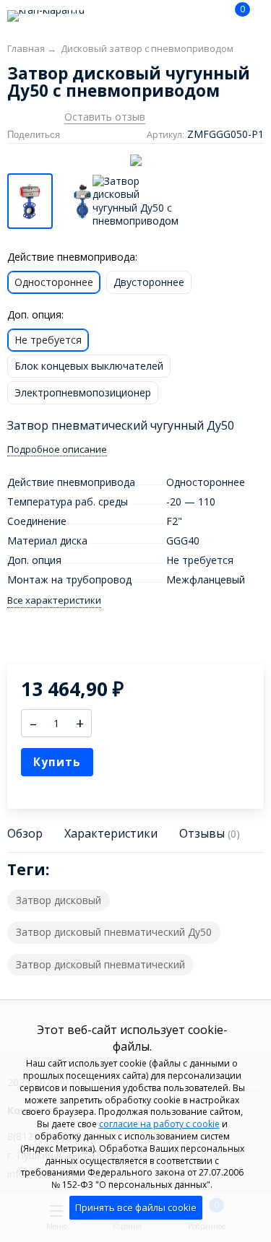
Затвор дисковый (58, 900)
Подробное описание (57, 449)
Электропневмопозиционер (82, 392)
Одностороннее (53, 282)
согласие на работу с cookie (159, 1124)
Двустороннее (148, 282)
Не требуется (48, 340)
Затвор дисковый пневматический (100, 964)
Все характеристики (54, 600)
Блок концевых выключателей (88, 366)
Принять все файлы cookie (136, 1207)
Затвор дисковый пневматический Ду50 (114, 932)
